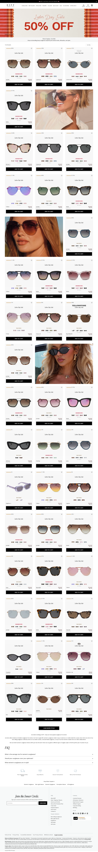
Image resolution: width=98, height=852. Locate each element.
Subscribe (43, 803)
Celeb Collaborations (81, 739)
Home (6, 34)
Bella (7, 122)
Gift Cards (53, 824)
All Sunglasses (70, 784)
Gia (7, 714)
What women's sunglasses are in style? (17, 762)
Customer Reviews (77, 798)
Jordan (7, 79)
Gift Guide (53, 822)
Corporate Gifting (77, 805)
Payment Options (55, 807)
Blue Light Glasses (39, 784)
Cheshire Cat (69, 672)
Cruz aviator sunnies (36, 739)
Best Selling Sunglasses (56, 816)
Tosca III (38, 333)
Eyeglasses (53, 820)
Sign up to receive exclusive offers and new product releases (26, 799)
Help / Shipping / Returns (56, 800)
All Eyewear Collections (78, 800)
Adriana (8, 461)
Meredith (38, 587)
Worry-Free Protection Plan (57, 804)
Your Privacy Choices (38, 834)
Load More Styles (49, 728)
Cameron (38, 79)
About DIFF (53, 798)
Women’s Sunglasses (29, 784)
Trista (7, 333)
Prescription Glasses (61, 784)
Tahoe (7, 206)
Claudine (8, 672)
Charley (38, 461)
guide (50, 742)
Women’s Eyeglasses (50, 784)
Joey (67, 461)
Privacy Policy (16, 834)
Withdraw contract (48, 834)
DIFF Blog (75, 807)
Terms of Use (8, 834)
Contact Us (53, 811)
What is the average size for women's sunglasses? (20, 754)
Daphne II (8, 503)
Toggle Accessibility (58, 835)
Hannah (68, 630)
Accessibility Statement (26, 834)
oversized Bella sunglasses (48, 739)
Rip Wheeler (69, 333)
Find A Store (53, 809)
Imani (67, 545)
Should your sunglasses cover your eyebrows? (19, 758)
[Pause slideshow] (96, 1)
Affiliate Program (82, 804)
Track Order (53, 805)
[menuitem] (24, 6)
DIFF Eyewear (13, 850)
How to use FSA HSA (55, 802)
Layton (68, 503)
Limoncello (69, 79)
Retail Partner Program (82, 802)
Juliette (38, 710)
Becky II (8, 164)
